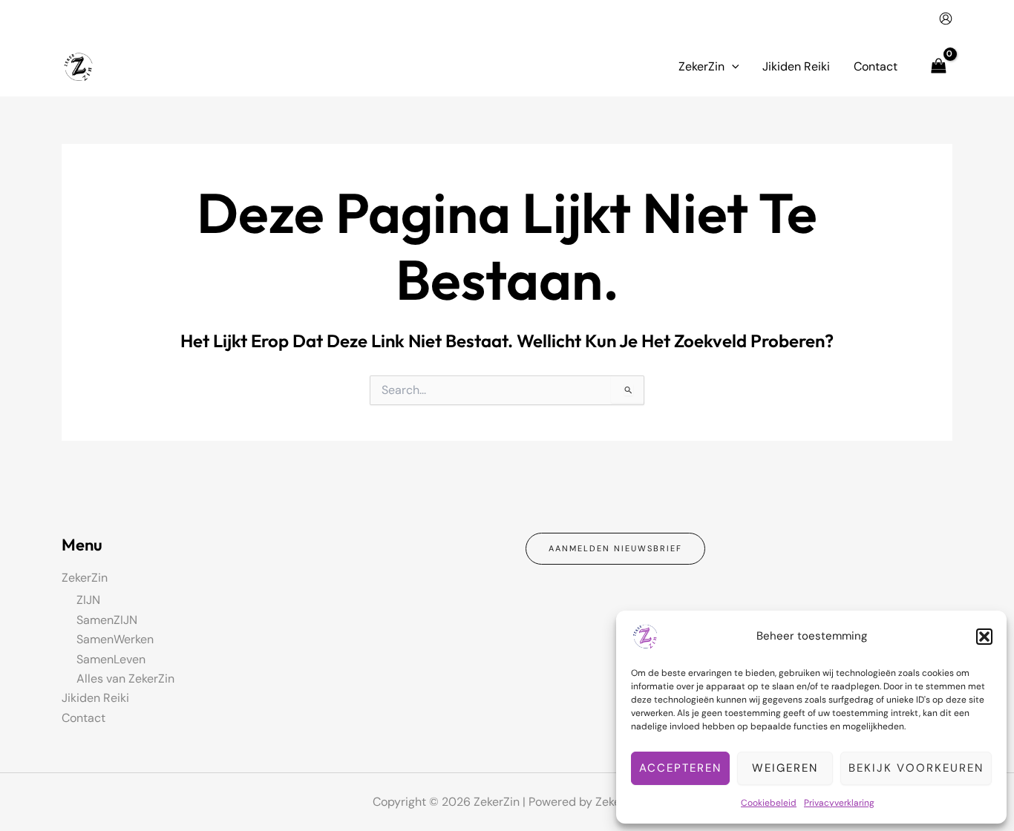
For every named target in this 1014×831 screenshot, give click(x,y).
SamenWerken (115, 639)
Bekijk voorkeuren (916, 768)
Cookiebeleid (769, 803)
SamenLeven (110, 659)
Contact (83, 718)
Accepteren (680, 768)
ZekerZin (85, 577)
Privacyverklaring (839, 803)
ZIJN (88, 600)
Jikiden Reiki (95, 698)
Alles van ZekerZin (125, 678)
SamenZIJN (106, 620)
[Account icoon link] (945, 18)
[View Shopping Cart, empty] (938, 66)
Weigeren (785, 768)
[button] (984, 636)
